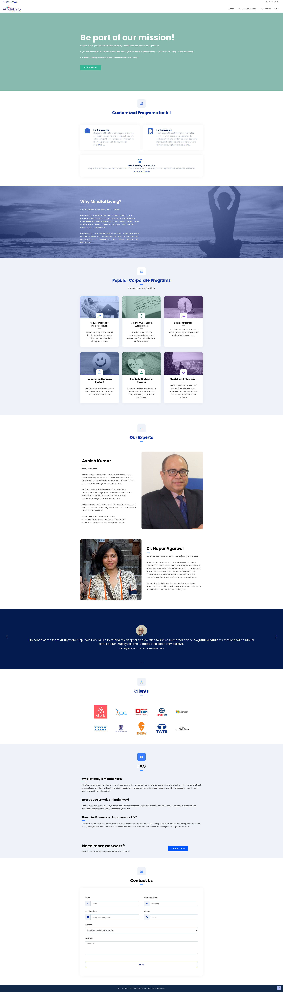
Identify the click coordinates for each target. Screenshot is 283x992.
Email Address (91, 911)
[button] (4, 50)
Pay (276, 9)
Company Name (151, 897)
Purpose (88, 924)
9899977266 (11, 2)
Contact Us (265, 9)
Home (231, 9)
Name (87, 897)
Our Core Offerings (247, 9)
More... (101, 145)
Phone (147, 911)
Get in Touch (90, 67)
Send (141, 964)
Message (89, 938)
